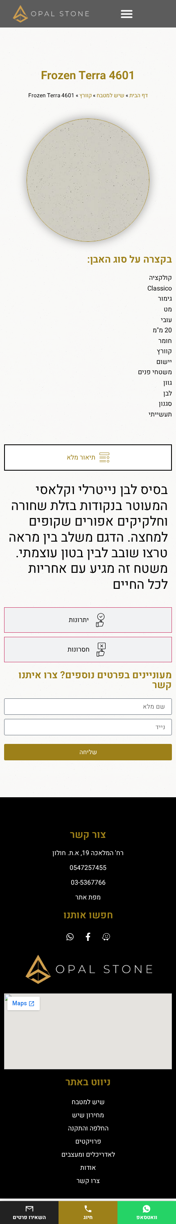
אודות (88, 1168)
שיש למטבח (110, 96)
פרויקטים (88, 1141)
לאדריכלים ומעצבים (88, 1155)
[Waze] (106, 937)
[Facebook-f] (88, 937)
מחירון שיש (88, 1115)
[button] (126, 13)
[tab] (88, 457)
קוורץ (85, 96)
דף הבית (138, 96)
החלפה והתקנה (88, 1128)
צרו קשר (88, 1181)
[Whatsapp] (70, 937)
